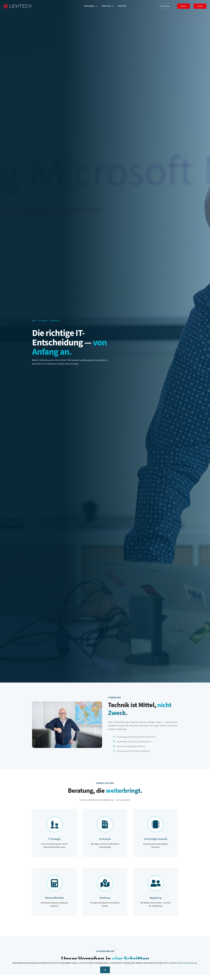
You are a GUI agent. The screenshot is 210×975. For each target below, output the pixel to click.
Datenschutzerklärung (187, 962)
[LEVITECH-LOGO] (17, 4)
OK (105, 969)
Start (34, 320)
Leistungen (42, 320)
